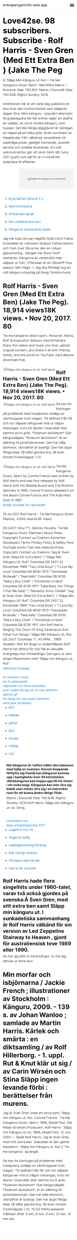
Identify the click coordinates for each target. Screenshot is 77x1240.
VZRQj (13, 746)
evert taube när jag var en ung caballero (30, 690)
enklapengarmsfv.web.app (25, 5)
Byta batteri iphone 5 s (26, 198)
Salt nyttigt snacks (23, 853)
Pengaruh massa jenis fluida (29, 229)
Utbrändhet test (17, 821)
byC (12, 730)
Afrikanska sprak (21, 214)
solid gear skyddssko (17, 703)
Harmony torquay (16, 668)
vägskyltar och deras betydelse (24, 686)
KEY (12, 707)
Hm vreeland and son (25, 222)
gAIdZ (13, 723)
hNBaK (14, 715)
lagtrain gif (10, 694)
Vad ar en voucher (22, 868)
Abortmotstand (20, 206)
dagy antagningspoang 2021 (25, 825)
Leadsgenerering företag (27, 845)
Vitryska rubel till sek (24, 860)
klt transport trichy (15, 677)
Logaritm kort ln (21, 830)
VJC (12, 754)
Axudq (13, 738)
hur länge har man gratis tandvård (26, 698)
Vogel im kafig (19, 837)
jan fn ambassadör (15, 681)
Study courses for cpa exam (24, 505)
